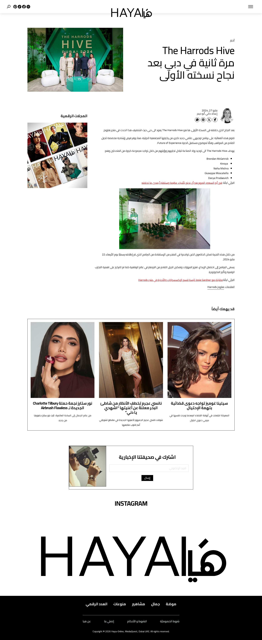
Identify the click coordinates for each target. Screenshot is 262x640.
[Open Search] (8, 6)
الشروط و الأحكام (137, 621)
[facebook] (23, 6)
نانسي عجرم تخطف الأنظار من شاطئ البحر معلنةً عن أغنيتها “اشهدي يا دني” (131, 408)
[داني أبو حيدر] (227, 115)
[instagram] (28, 6)
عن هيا (87, 621)
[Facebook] (215, 119)
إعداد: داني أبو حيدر (207, 113)
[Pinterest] (203, 119)
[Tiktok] (19, 6)
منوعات (119, 604)
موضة (171, 604)
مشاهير (138, 604)
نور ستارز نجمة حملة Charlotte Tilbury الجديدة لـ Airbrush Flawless (62, 405)
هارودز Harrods (215, 286)
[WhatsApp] (197, 119)
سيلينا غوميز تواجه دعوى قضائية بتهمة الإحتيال (199, 405)
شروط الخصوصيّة (169, 621)
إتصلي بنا (109, 621)
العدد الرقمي (96, 604)
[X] (15, 6)
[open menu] (206, 6)
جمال (155, 604)
